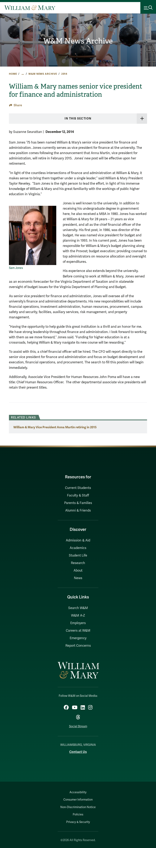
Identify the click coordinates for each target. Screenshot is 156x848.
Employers (78, 623)
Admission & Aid (78, 540)
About (78, 571)
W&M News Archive (78, 41)
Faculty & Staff (78, 495)
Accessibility (78, 792)
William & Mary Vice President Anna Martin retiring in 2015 (55, 427)
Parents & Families (78, 503)
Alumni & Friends (78, 510)
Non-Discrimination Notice (78, 807)
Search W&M (78, 608)
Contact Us (78, 752)
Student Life (78, 555)
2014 (64, 74)
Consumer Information (78, 799)
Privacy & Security (78, 822)
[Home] (29, 7)
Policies (78, 814)
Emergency (78, 638)
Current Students (78, 488)
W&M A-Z (78, 616)
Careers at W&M (78, 631)
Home (13, 74)
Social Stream (78, 726)
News (78, 578)
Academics (78, 548)
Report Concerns (78, 646)
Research (78, 563)
